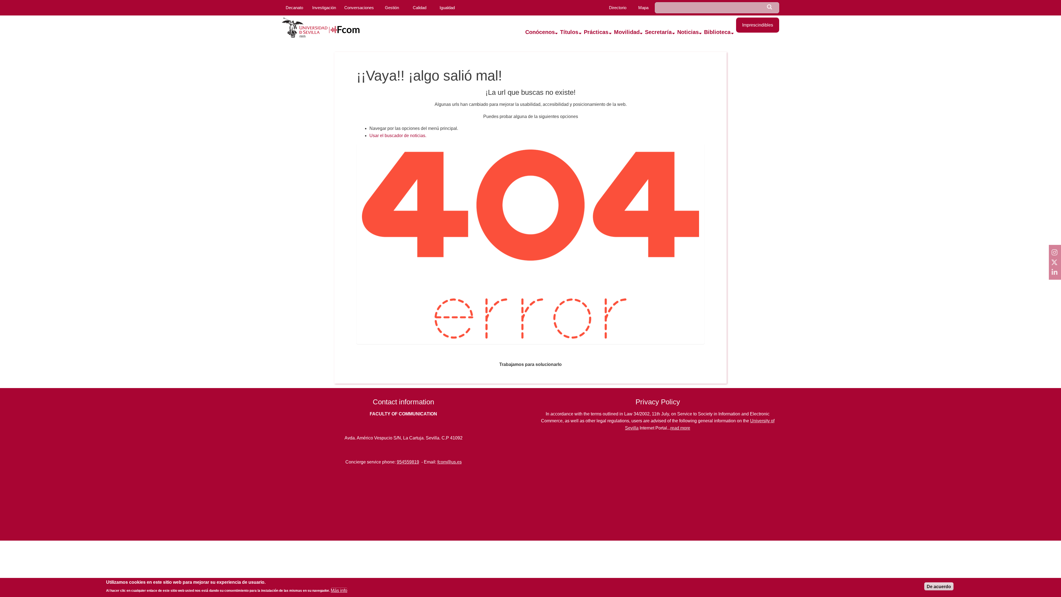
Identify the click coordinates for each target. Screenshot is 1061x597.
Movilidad (627, 32)
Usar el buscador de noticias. (397, 135)
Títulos (569, 32)
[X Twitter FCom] (1055, 262)
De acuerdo (939, 586)
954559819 (408, 462)
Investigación (324, 7)
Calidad (419, 7)
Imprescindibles (757, 25)
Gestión (392, 7)
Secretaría (658, 32)
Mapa (643, 7)
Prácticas (596, 32)
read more (680, 428)
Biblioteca (717, 32)
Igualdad (447, 7)
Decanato (294, 7)
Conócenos (540, 32)
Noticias (688, 32)
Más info (339, 590)
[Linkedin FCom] (1055, 272)
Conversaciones (359, 7)
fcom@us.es (449, 462)
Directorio (617, 7)
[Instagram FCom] (1055, 252)
